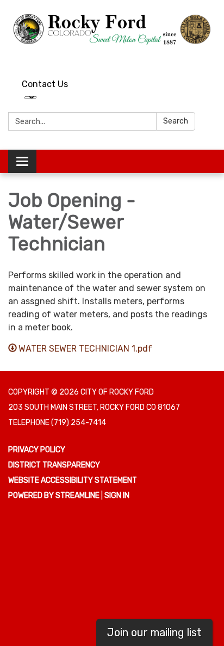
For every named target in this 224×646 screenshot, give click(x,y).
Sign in (116, 495)
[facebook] (209, 57)
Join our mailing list (154, 632)
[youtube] (189, 57)
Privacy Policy (36, 449)
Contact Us (45, 84)
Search (175, 121)
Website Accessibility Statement (72, 480)
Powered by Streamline (53, 495)
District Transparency (54, 465)
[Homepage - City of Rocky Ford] (112, 29)
